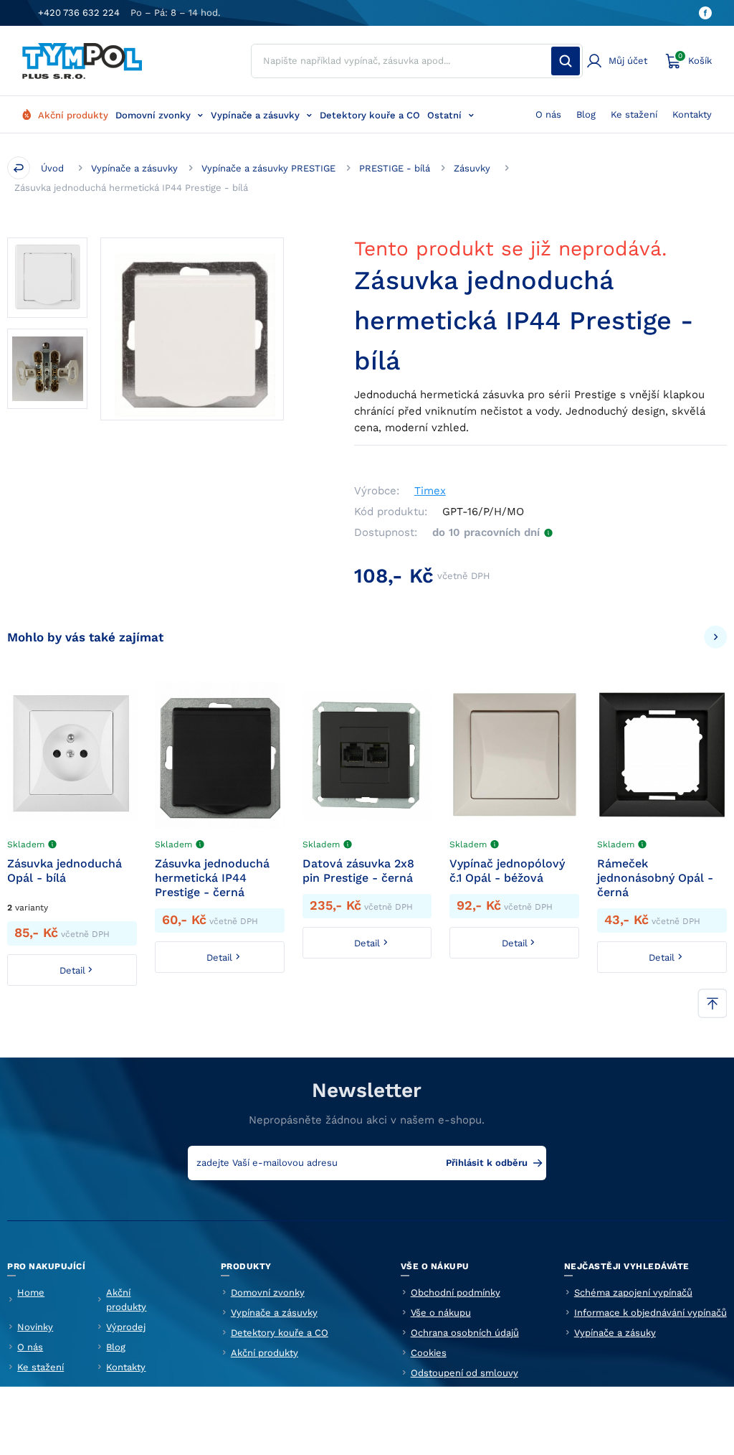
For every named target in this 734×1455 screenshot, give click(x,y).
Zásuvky (472, 168)
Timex (430, 490)
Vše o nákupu (441, 1312)
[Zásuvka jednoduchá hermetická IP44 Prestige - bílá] (192, 329)
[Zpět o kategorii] (18, 167)
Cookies (429, 1352)
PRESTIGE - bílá (394, 168)
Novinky (35, 1327)
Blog (586, 114)
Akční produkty (73, 115)
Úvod (52, 168)
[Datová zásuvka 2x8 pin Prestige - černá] (367, 755)
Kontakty (692, 114)
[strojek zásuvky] (47, 369)
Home (30, 1292)
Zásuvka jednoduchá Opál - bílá (64, 871)
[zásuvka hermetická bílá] (47, 277)
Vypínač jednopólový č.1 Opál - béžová (507, 871)
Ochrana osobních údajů (465, 1332)
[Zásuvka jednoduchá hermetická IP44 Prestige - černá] (220, 755)
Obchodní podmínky (455, 1292)
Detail (72, 970)
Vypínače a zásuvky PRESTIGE (268, 168)
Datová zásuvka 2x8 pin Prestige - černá (358, 871)
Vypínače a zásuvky (255, 115)
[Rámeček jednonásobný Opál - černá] (662, 755)
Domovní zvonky (153, 115)
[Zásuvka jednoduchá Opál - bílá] (72, 755)
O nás (548, 114)
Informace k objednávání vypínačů (650, 1312)
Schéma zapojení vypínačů (633, 1292)
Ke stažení (634, 114)
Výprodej (126, 1327)
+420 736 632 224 (79, 12)
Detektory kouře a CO (370, 115)
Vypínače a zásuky (615, 1332)
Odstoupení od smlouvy (464, 1372)
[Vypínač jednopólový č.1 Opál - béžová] (514, 755)
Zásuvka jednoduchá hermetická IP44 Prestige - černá (212, 878)
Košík (695, 59)
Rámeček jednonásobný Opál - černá (655, 878)
